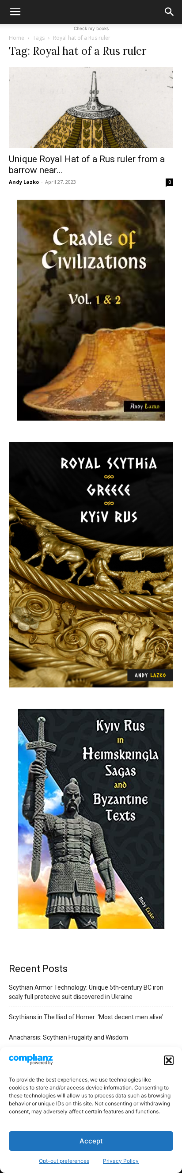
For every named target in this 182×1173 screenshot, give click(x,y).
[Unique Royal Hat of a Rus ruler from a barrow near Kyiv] (91, 107)
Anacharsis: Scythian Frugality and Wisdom (68, 1037)
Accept (91, 1141)
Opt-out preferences (64, 1161)
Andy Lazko (24, 181)
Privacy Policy (121, 1161)
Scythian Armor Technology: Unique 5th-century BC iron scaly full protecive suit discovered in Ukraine (86, 992)
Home (16, 38)
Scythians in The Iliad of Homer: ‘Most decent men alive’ (86, 1017)
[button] (168, 1060)
